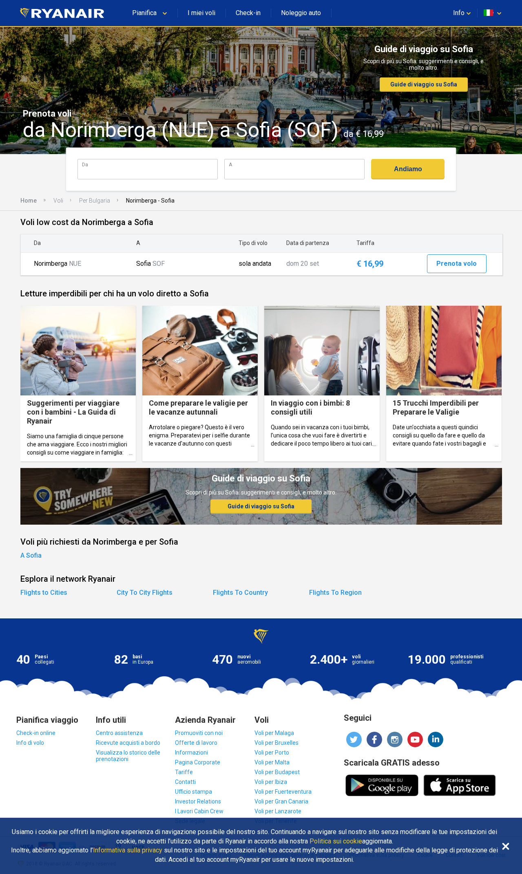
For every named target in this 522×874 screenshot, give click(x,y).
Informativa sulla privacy (127, 850)
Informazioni (191, 752)
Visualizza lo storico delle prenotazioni (128, 755)
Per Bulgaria (94, 200)
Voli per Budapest (277, 772)
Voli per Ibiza (270, 782)
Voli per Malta (272, 762)
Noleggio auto (301, 13)
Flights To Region (335, 592)
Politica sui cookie (336, 841)
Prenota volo (456, 263)
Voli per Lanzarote (277, 811)
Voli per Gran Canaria (281, 801)
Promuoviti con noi (199, 733)
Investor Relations (198, 801)
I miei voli (201, 13)
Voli (58, 200)
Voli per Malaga (274, 733)
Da (85, 164)
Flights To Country (240, 592)
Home (28, 200)
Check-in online (35, 733)
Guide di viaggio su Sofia (423, 84)
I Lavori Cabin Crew (199, 811)
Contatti (185, 782)
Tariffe (184, 772)
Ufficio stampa (193, 791)
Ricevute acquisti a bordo (128, 742)
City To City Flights (145, 592)
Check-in (248, 13)
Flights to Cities (43, 592)
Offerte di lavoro (196, 742)
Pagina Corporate (197, 762)
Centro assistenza (119, 733)
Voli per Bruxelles (276, 742)
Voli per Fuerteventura (283, 791)
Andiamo (408, 169)
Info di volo (30, 742)
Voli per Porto (271, 752)
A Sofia (31, 555)
